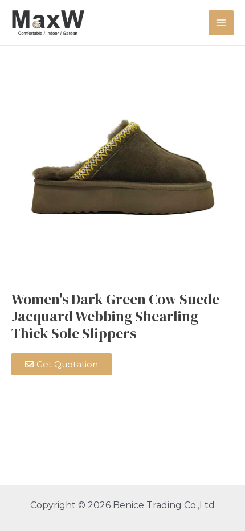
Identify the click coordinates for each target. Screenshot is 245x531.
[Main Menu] (221, 22)
